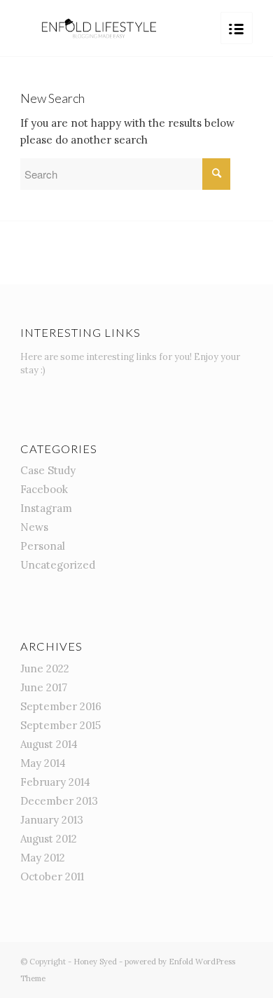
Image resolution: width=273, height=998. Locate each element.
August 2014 (49, 744)
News (34, 527)
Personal (42, 546)
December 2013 (59, 801)
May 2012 (42, 857)
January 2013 (51, 819)
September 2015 (60, 725)
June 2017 (43, 687)
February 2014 (55, 782)
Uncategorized (57, 564)
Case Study (48, 470)
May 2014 (43, 763)
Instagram (46, 508)
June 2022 (44, 668)
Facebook (44, 489)
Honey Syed (95, 961)
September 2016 (61, 706)
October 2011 (52, 876)
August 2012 (48, 838)
